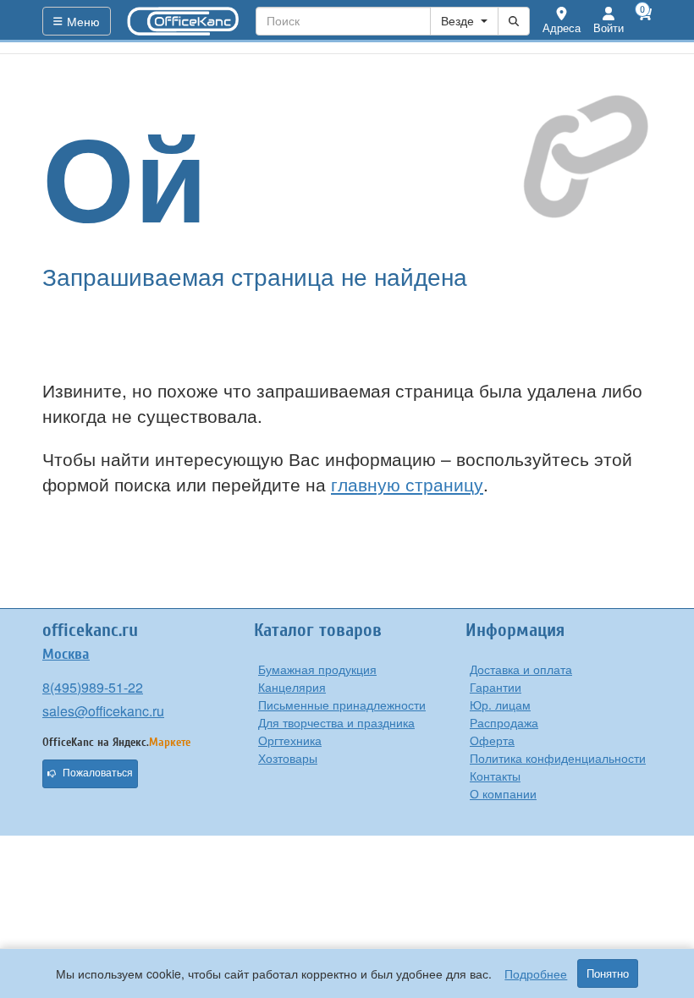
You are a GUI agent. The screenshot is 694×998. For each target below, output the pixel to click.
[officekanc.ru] (184, 21)
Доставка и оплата (521, 669)
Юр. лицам (500, 704)
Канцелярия (292, 686)
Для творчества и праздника (336, 722)
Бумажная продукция (317, 669)
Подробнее (535, 973)
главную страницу (407, 483)
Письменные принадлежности (342, 704)
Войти (608, 27)
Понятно (608, 973)
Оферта (492, 740)
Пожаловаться (98, 773)
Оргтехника (290, 740)
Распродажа (504, 722)
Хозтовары (287, 757)
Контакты (495, 775)
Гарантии (495, 686)
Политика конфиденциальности (558, 757)
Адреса (562, 27)
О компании (503, 793)
